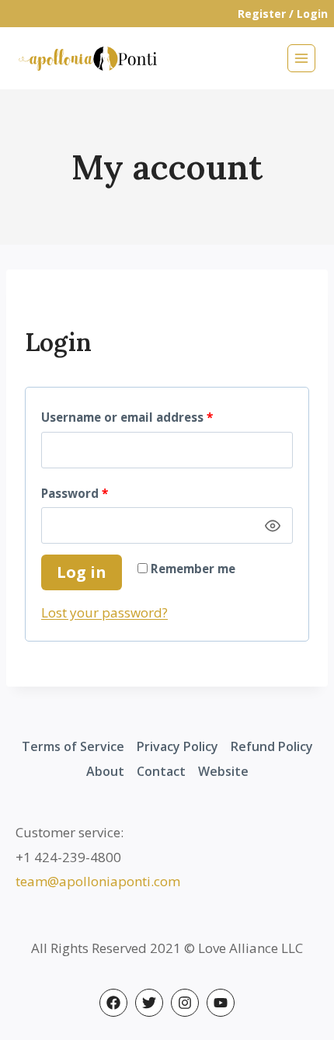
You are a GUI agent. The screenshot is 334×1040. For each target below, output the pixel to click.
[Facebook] (113, 1003)
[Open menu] (301, 58)
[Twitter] (149, 1003)
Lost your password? (104, 612)
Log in (81, 572)
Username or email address (153, 414)
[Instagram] (185, 1003)
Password (101, 490)
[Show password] (272, 526)
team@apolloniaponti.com (98, 881)
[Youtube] (221, 1003)
